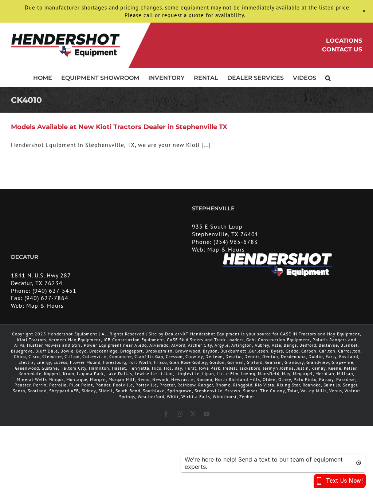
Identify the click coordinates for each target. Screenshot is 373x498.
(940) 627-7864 (46, 297)
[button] (328, 77)
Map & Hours (226, 249)
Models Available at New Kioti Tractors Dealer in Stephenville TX (119, 127)
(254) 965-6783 (235, 241)
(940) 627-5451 (54, 290)
